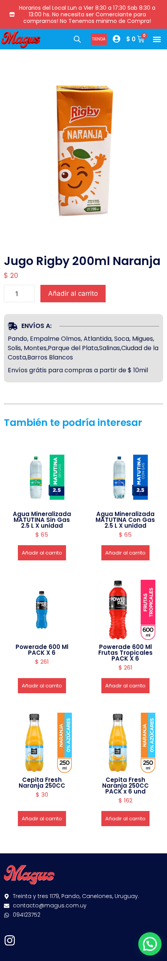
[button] (156, 39)
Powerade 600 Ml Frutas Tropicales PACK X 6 (125, 653)
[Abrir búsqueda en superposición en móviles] (77, 39)
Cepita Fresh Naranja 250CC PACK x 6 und (125, 785)
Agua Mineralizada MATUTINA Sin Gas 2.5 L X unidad (42, 520)
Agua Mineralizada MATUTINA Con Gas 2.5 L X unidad (125, 520)
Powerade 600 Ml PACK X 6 (42, 650)
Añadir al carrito (73, 293)
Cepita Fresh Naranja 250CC (42, 783)
